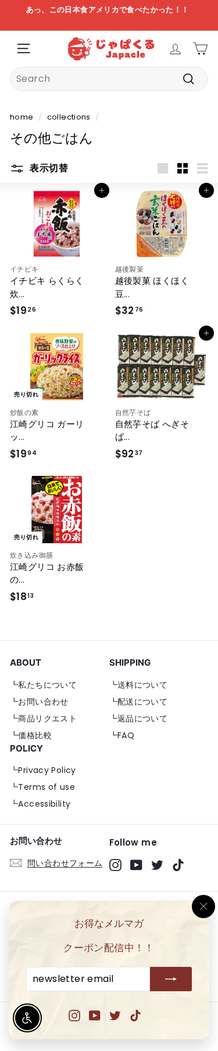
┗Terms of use (42, 787)
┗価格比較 (31, 735)
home (22, 117)
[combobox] (109, 79)
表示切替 (47, 168)
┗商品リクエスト (43, 718)
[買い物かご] (200, 48)
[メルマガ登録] (171, 979)
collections (69, 117)
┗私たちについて (43, 685)
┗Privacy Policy (43, 770)
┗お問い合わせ (39, 701)
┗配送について (138, 701)
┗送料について (138, 685)
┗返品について (138, 718)
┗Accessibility (40, 804)
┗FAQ (122, 735)
